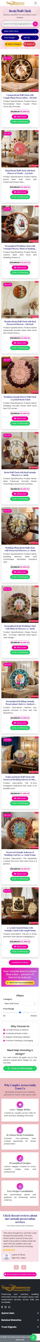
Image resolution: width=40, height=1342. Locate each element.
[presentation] (16, 1267)
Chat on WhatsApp (21, 1068)
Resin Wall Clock (11, 31)
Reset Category (14, 44)
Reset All (31, 44)
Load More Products (20, 962)
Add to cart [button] (21, 117)
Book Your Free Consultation (21, 983)
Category (7, 999)
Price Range (9, 37)
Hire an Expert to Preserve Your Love (21, 1274)
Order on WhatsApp (20, 121)
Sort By (27, 37)
